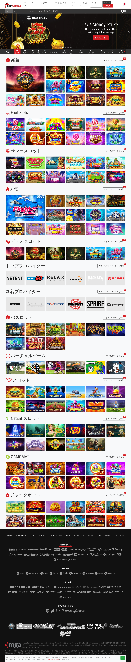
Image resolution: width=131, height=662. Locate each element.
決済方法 (90, 535)
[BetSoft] (48, 587)
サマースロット (55, 53)
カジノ (73, 4)
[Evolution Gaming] (59, 587)
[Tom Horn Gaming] (23, 592)
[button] (124, 4)
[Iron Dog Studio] (12, 592)
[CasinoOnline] (71, 626)
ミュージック (101, 53)
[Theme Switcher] (123, 11)
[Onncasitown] (44, 626)
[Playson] (92, 587)
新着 (32, 53)
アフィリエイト (79, 535)
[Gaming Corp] (115, 304)
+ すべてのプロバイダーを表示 (112, 265)
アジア (64, 53)
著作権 (68, 535)
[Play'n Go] (14, 587)
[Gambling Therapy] (53, 611)
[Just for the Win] (114, 587)
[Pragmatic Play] (75, 278)
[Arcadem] (84, 592)
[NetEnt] (15, 278)
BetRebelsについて (56, 535)
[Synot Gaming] (55, 304)
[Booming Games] (102, 587)
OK (123, 658)
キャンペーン (19, 11)
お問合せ (108, 535)
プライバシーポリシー (40, 535)
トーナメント (31, 11)
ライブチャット (119, 535)
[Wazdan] (37, 592)
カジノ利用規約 (44, 11)
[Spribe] (95, 304)
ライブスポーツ (46, 4)
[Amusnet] (80, 587)
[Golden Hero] (42, 587)
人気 (38, 53)
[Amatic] (35, 304)
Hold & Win (80, 53)
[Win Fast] (75, 304)
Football (45, 53)
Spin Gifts (122, 53)
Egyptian (71, 53)
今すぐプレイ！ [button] (101, 39)
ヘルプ (99, 535)
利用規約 (9, 535)
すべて (17, 53)
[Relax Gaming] (55, 278)
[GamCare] (67, 611)
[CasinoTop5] (97, 626)
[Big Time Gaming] (74, 592)
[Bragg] (108, 592)
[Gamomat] (24, 587)
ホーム (26, 4)
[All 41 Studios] (96, 592)
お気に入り (25, 53)
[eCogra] (79, 611)
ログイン (107, 2)
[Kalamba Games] (51, 592)
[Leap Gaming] (59, 592)
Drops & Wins (112, 53)
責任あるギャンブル (22, 535)
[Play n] (35, 278)
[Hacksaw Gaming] (95, 278)
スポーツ (34, 4)
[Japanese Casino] (24, 626)
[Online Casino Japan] (65, 634)
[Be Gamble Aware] (58, 611)
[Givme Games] (67, 592)
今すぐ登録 (108, 6)
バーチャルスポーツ (61, 4)
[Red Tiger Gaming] (115, 278)
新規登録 (56, 11)
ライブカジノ (84, 4)
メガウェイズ (90, 53)
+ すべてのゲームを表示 (114, 60)
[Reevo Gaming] (15, 304)
